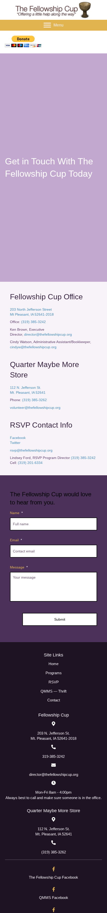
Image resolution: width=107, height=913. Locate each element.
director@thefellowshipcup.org (48, 334)
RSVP (54, 682)
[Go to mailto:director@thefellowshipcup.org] (53, 769)
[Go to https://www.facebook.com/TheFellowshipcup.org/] (53, 875)
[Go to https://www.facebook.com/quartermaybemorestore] (53, 895)
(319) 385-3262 (34, 400)
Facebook (18, 438)
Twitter (15, 443)
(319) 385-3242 (33, 322)
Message (19, 567)
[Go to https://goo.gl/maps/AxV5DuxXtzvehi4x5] (53, 731)
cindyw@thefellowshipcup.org (33, 347)
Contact (53, 700)
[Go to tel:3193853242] (53, 751)
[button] (53, 25)
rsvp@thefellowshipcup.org (31, 450)
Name (16, 513)
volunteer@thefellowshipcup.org (35, 408)
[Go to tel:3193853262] (53, 847)
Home (53, 664)
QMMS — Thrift (53, 691)
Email (16, 540)
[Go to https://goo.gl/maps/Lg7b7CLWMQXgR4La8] (53, 826)
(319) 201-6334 (30, 463)
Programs (54, 673)
